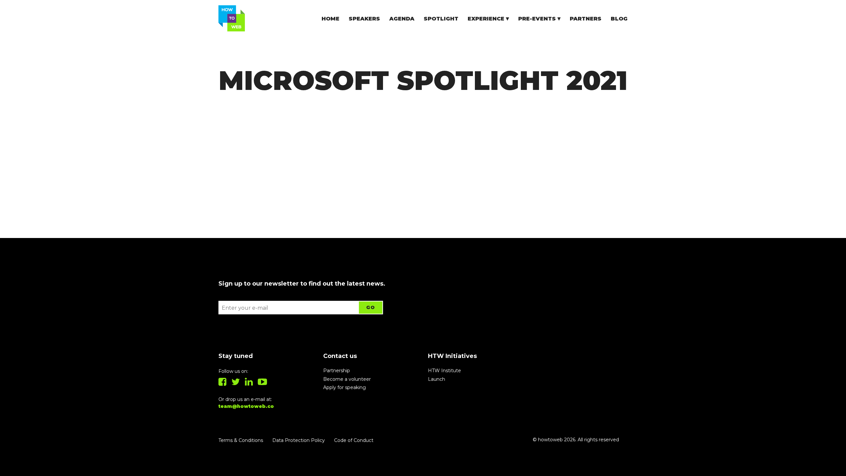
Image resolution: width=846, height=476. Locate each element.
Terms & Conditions (240, 440)
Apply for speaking (344, 387)
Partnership (336, 371)
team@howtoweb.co (246, 406)
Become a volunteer (347, 379)
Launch (436, 379)
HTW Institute (444, 371)
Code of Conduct (353, 440)
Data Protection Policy (298, 440)
